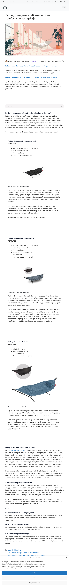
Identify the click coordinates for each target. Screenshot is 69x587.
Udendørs (17, 550)
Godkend (34, 573)
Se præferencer (34, 583)
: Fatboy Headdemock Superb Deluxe (31, 77)
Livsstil (34, 61)
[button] (66, 558)
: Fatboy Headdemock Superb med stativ (31, 66)
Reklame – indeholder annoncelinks (52, 61)
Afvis (34, 578)
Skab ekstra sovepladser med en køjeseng (23, 553)
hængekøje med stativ (16, 450)
